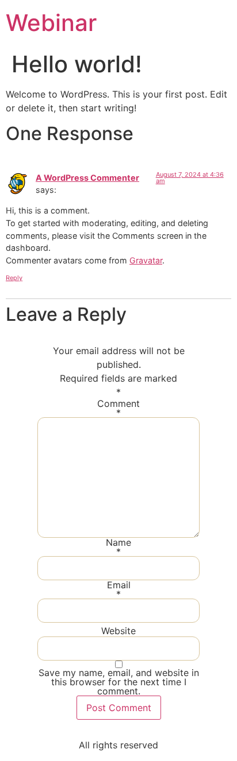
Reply (14, 278)
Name (118, 547)
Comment (118, 408)
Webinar (51, 23)
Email (119, 589)
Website (118, 630)
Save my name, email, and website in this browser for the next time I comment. (119, 682)
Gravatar (145, 260)
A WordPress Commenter (87, 178)
